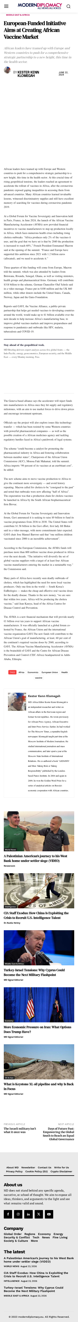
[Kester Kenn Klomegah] (8, 70)
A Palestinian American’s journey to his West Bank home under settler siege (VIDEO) (35, 858)
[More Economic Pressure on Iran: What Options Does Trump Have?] (39, 1004)
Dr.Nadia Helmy (12, 922)
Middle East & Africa (18, 14)
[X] (16, 85)
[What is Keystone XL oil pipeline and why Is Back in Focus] (39, 1061)
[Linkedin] (33, 85)
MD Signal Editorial (13, 979)
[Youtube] (49, 1214)
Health (64, 672)
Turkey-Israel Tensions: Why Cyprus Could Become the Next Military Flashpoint (34, 972)
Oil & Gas (9, 1077)
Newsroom (9, 865)
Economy (9, 1020)
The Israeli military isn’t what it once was (20, 1130)
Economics (33, 672)
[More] (60, 85)
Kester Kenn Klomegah (28, 74)
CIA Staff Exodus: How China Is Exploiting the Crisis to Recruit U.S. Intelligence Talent (36, 915)
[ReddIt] (42, 85)
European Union (50, 672)
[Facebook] (7, 85)
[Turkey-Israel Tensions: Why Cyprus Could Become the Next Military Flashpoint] (39, 947)
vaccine (38, 677)
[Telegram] (51, 85)
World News (10, 849)
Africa (21, 672)
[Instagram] (18, 1214)
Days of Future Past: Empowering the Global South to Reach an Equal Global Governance (58, 1134)
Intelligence (10, 906)
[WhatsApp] (25, 85)
